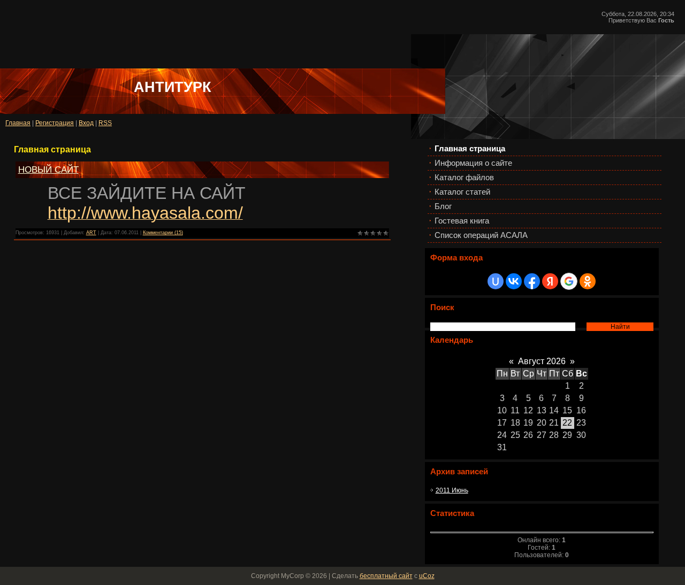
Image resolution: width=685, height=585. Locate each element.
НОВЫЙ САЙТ (48, 169)
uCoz (427, 576)
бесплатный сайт (386, 576)
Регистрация (54, 123)
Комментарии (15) (163, 232)
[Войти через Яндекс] (550, 281)
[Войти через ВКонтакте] (514, 281)
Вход (86, 123)
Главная (18, 123)
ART (91, 232)
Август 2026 (542, 361)
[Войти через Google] (568, 281)
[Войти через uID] (496, 281)
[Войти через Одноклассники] (588, 281)
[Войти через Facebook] (532, 281)
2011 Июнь (452, 490)
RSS (105, 123)
